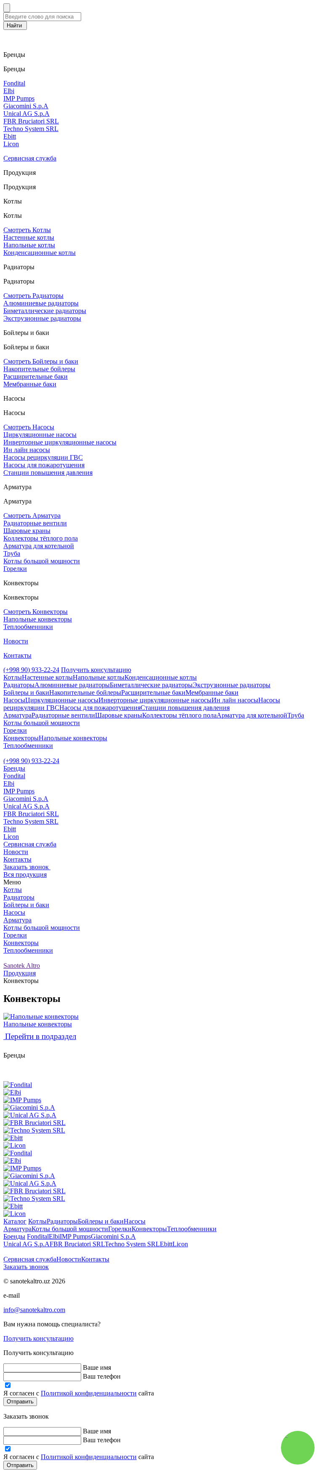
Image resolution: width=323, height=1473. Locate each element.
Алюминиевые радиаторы (41, 303)
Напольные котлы (29, 245)
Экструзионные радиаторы (42, 318)
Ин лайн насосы (26, 449)
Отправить (20, 1401)
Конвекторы (21, 942)
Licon (11, 143)
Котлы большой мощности (41, 561)
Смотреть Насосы (28, 427)
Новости (15, 641)
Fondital (14, 83)
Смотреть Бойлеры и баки (40, 361)
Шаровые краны (26, 530)
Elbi (8, 90)
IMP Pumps (18, 98)
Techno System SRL (30, 128)
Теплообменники (28, 626)
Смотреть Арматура (32, 515)
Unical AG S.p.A (26, 113)
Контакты (17, 655)
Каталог (14, 1221)
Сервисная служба (29, 158)
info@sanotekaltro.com (34, 1309)
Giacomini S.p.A (25, 106)
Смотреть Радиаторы (33, 295)
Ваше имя (97, 1367)
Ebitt (9, 136)
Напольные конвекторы (37, 619)
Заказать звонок (26, 1266)
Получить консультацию (96, 669)
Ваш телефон (102, 1376)
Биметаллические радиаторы (44, 310)
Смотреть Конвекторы (35, 611)
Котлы (12, 889)
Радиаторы (18, 897)
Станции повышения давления (48, 472)
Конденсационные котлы (39, 252)
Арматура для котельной (38, 545)
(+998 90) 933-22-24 (31, 669)
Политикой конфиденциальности (89, 1393)
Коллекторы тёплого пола (40, 538)
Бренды (14, 768)
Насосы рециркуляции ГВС (43, 457)
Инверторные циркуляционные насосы (59, 442)
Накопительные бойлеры (39, 368)
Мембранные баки (29, 384)
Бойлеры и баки (26, 904)
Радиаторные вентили (35, 523)
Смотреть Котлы (27, 229)
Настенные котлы (28, 237)
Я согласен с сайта (78, 1393)
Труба (11, 553)
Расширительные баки (35, 376)
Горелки (15, 568)
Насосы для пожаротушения (44, 465)
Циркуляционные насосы (40, 434)
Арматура (17, 920)
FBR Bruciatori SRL (31, 121)
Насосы (14, 912)
